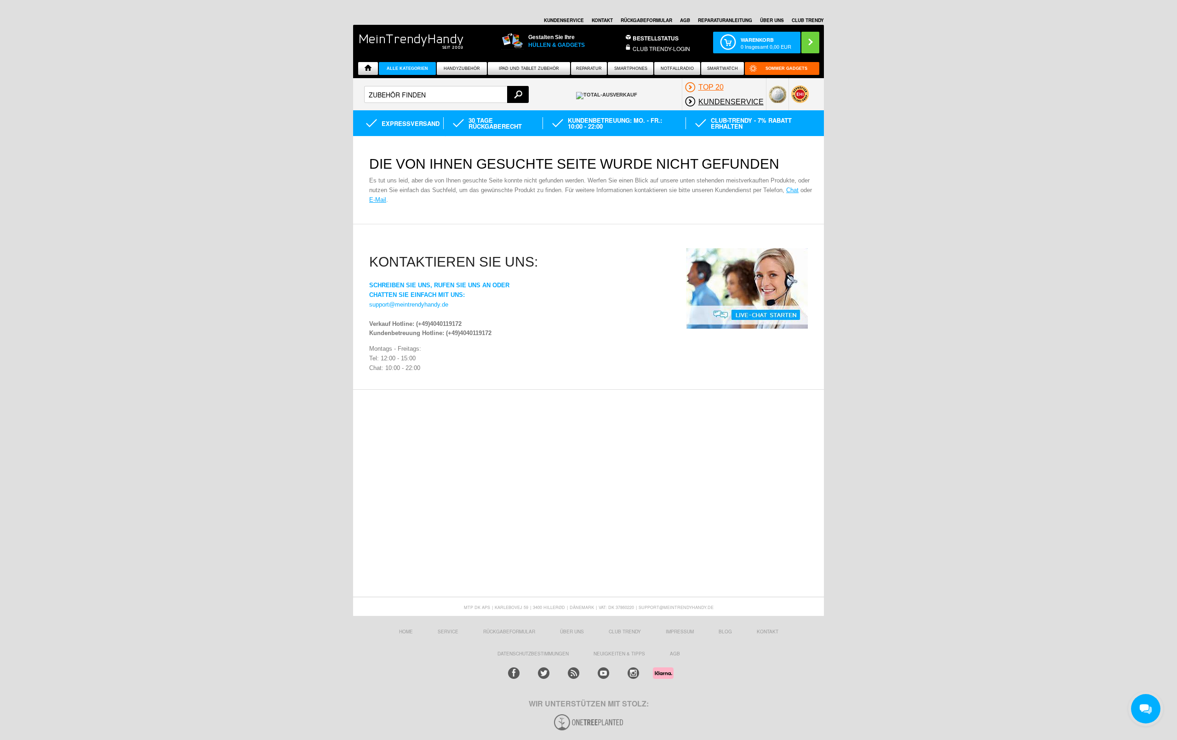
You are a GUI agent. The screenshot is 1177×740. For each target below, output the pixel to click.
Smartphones (630, 68)
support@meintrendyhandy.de (408, 304)
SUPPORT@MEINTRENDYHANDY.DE (676, 607)
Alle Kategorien (407, 68)
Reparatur (589, 68)
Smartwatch (722, 68)
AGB (685, 20)
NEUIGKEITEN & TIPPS (619, 653)
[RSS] (573, 673)
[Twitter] (543, 673)
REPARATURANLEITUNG (725, 20)
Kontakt (602, 20)
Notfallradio (677, 68)
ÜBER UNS (772, 20)
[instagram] (633, 673)
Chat (792, 190)
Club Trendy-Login (661, 48)
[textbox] (446, 94)
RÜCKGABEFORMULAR (646, 20)
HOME (406, 631)
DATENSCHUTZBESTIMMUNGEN (533, 653)
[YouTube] (603, 673)
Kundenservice (564, 20)
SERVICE (448, 631)
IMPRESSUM (680, 631)
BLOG (725, 631)
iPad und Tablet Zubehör (529, 68)
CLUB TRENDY (808, 20)
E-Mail (377, 199)
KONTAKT (767, 631)
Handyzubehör (462, 68)
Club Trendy (625, 631)
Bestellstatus (656, 38)
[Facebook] (514, 673)
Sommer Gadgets (786, 68)
